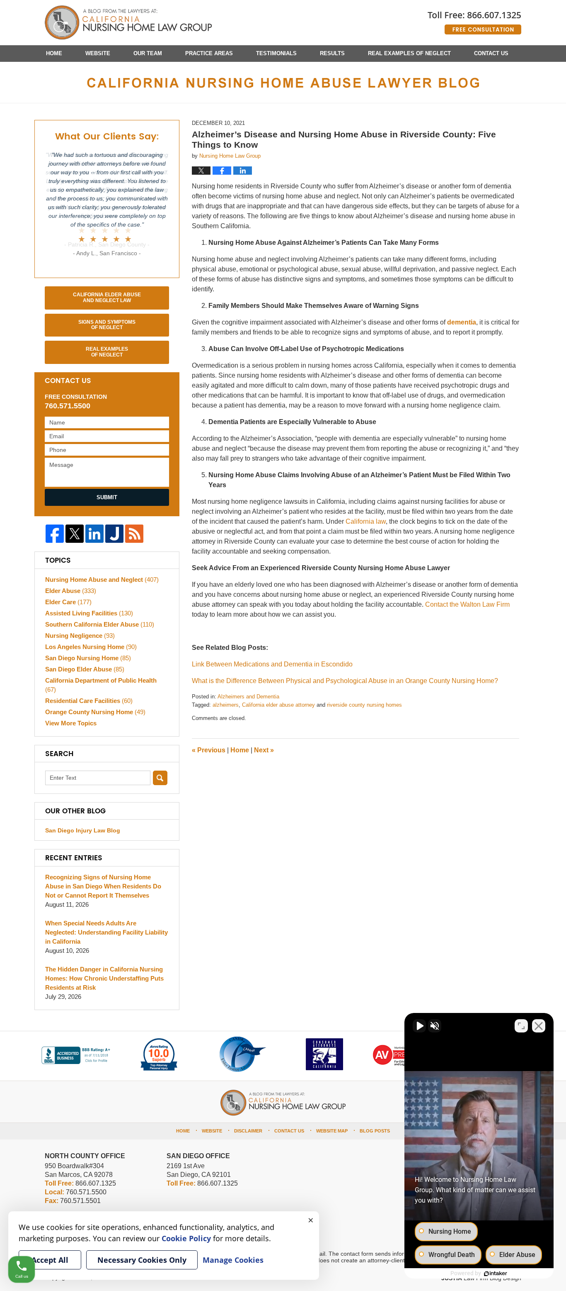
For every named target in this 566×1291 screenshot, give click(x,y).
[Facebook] (55, 534)
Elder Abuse (70, 590)
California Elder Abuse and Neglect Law (107, 297)
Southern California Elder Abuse (99, 624)
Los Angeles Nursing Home (91, 646)
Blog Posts (375, 1130)
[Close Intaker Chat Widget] (538, 1025)
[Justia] (114, 534)
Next (264, 750)
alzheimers (226, 705)
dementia (461, 322)
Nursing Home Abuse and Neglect (102, 579)
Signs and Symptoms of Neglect (106, 325)
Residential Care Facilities (89, 700)
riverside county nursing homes (364, 705)
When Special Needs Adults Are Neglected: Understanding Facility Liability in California (106, 932)
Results (332, 53)
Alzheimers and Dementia (248, 696)
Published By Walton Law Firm (474, 19)
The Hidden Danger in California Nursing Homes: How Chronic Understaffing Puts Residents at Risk (104, 978)
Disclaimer (248, 1130)
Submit (107, 497)
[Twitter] (75, 534)
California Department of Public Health (101, 685)
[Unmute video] (419, 1025)
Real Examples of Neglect (409, 53)
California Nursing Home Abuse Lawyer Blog (128, 22)
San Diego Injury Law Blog (82, 830)
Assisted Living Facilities (89, 613)
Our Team (147, 53)
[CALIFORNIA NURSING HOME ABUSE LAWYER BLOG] (283, 82)
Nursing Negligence (80, 635)
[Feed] (134, 534)
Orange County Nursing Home (95, 711)
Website (97, 53)
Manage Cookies (233, 1260)
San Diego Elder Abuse (84, 669)
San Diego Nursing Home (88, 657)
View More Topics (71, 723)
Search (160, 778)
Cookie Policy (186, 1238)
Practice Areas (209, 53)
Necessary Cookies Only (141, 1260)
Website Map (332, 1130)
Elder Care (68, 601)
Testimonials (276, 53)
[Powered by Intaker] (495, 1273)
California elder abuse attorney (278, 705)
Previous (208, 750)
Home (54, 53)
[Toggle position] (521, 1025)
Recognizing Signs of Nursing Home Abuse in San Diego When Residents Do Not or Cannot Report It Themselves (103, 886)
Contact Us (491, 53)
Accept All (49, 1260)
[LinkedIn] (94, 534)
